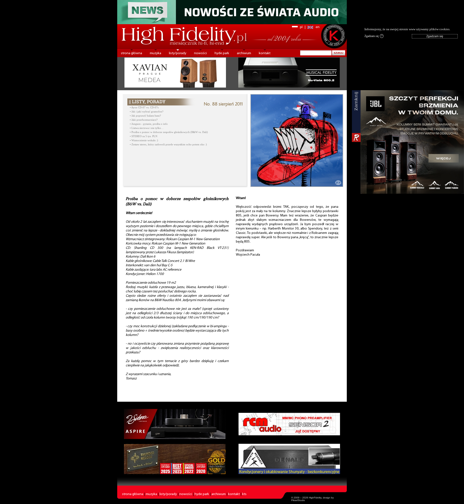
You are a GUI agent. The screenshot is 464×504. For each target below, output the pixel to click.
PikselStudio (298, 500)
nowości (200, 53)
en (317, 27)
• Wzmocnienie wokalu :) (144, 140)
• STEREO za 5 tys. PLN (143, 136)
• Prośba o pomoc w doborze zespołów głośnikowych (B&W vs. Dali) (169, 132)
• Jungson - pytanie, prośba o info (149, 124)
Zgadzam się (373, 36)
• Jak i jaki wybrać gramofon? (146, 111)
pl (301, 27)
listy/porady (177, 53)
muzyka (155, 53)
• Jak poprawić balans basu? (145, 115)
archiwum (244, 53)
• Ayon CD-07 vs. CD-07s (144, 107)
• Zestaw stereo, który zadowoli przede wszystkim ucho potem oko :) (168, 144)
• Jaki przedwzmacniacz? (144, 120)
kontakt (264, 53)
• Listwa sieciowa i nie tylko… (147, 128)
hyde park (222, 53)
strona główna (131, 53)
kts (244, 494)
